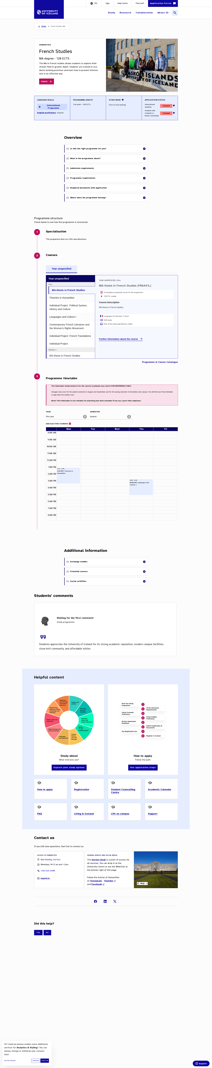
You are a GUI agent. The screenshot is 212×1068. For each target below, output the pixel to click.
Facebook (96, 884)
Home (43, 26)
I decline (35, 1061)
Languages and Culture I (62, 316)
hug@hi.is (45, 878)
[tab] (61, 269)
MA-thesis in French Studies (68, 290)
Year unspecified (61, 268)
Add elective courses (57, 424)
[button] (112, 13)
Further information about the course (118, 339)
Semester (95, 412)
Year (48, 412)
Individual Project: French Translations (70, 336)
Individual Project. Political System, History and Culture (68, 307)
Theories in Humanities (61, 297)
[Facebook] (95, 901)
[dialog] (27, 1053)
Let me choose (9, 1061)
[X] (114, 901)
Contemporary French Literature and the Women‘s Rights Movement (69, 326)
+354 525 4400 (48, 871)
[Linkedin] (105, 901)
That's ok (44, 1061)
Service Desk (99, 860)
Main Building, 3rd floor (50, 860)
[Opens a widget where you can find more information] (201, 1064)
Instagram (96, 881)
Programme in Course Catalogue (160, 362)
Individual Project (58, 343)
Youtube (108, 881)
